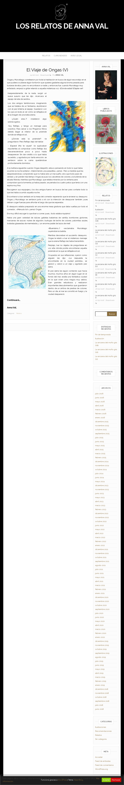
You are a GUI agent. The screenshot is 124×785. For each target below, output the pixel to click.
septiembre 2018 (102, 701)
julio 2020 (99, 613)
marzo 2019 (100, 677)
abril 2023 (99, 501)
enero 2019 (100, 685)
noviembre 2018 (102, 693)
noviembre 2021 (102, 553)
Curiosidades (60, 56)
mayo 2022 (100, 529)
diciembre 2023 (101, 485)
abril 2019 (99, 673)
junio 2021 (99, 573)
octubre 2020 (101, 605)
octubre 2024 (101, 469)
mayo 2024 (100, 481)
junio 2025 (99, 441)
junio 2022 (99, 525)
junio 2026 (99, 398)
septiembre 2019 (102, 653)
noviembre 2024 (102, 465)
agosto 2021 (100, 565)
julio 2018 (99, 705)
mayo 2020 (100, 621)
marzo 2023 (100, 505)
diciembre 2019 (101, 641)
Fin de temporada (102, 200)
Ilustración (99, 210)
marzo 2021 (100, 585)
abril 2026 (99, 406)
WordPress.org (101, 769)
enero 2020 (100, 637)
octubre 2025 (101, 430)
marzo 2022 (100, 537)
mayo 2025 (100, 445)
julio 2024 (99, 473)
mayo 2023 (100, 497)
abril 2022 (99, 533)
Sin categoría (101, 739)
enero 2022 (100, 545)
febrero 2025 (100, 457)
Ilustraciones (100, 727)
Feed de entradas (102, 761)
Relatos (46, 56)
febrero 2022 (100, 541)
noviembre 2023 (102, 489)
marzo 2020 (100, 629)
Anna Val (59, 75)
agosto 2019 (100, 657)
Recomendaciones (103, 731)
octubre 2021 (100, 557)
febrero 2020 (100, 633)
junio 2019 (99, 665)
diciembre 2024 (101, 461)
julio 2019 (99, 661)
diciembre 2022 (101, 513)
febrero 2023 (100, 509)
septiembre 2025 (102, 433)
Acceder (99, 757)
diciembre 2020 (101, 597)
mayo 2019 (100, 669)
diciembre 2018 (101, 689)
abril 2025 (99, 449)
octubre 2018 (100, 697)
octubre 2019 (101, 649)
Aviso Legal (76, 56)
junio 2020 (99, 617)
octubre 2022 (101, 521)
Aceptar (106, 780)
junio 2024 (99, 477)
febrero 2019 (100, 681)
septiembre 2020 (102, 609)
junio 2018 (99, 709)
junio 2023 (99, 493)
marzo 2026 (100, 410)
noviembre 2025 (102, 426)
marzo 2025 (100, 453)
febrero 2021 (100, 589)
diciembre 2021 (101, 549)
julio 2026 (99, 394)
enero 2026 (100, 418)
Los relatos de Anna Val (62, 26)
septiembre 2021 (102, 561)
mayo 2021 (99, 577)
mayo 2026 (100, 402)
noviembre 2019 (102, 645)
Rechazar (116, 780)
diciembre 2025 (101, 422)
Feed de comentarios (104, 765)
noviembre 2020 (102, 601)
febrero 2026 (100, 414)
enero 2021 (100, 593)
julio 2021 (99, 569)
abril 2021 (99, 581)
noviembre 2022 (102, 517)
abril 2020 (99, 625)
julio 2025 (99, 437)
